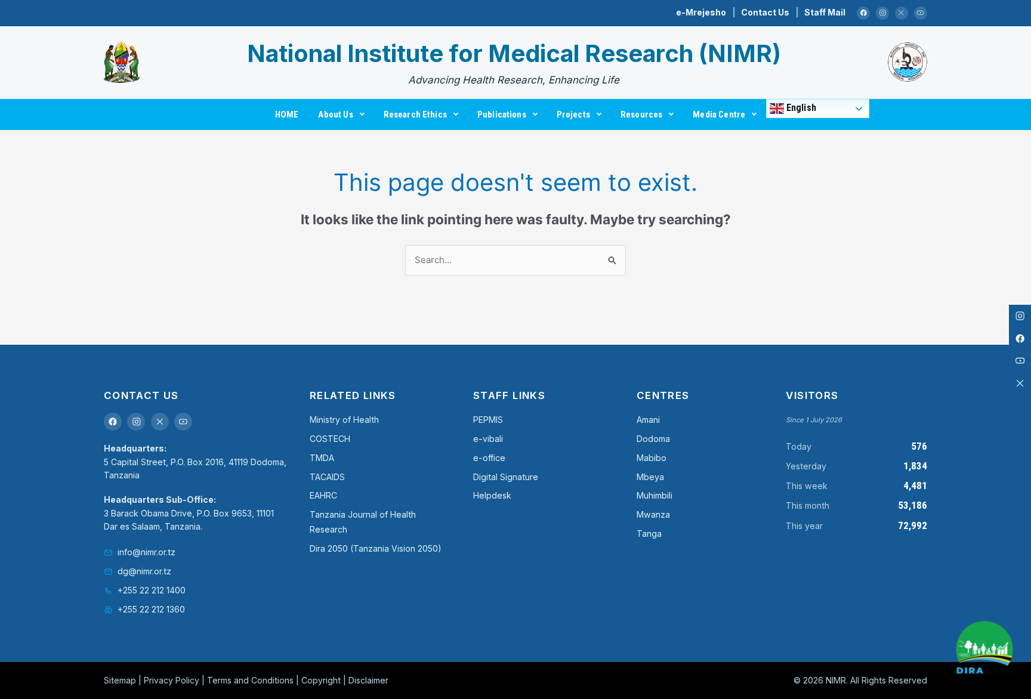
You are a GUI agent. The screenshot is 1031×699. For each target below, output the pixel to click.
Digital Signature (505, 477)
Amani (648, 420)
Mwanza (653, 514)
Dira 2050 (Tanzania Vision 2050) (376, 548)
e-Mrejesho (701, 12)
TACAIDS (327, 477)
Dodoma (653, 439)
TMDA (322, 458)
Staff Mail (824, 12)
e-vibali (488, 439)
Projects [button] (573, 114)
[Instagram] (883, 13)
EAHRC (323, 495)
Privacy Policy (171, 680)
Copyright (321, 680)
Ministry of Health (344, 420)
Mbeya (650, 477)
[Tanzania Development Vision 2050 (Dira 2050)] (984, 650)
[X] (902, 13)
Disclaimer (368, 680)
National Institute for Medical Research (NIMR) (514, 53)
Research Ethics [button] (415, 114)
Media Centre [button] (719, 114)
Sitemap (120, 680)
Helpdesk (492, 495)
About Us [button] (335, 114)
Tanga (649, 533)
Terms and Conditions (250, 680)
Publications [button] (501, 114)
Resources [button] (641, 114)
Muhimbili (654, 495)
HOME (287, 114)
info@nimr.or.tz (146, 552)
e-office (489, 458)
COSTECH (330, 439)
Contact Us (765, 12)
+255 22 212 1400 (152, 590)
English (800, 107)
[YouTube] (921, 13)
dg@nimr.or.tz (144, 571)
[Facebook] (864, 13)
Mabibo (651, 458)
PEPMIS (488, 420)
